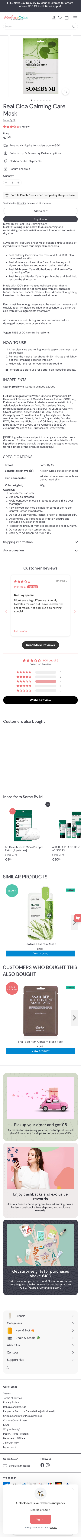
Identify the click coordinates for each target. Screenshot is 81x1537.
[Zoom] (65, 91)
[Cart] (66, 17)
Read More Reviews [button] (40, 645)
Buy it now (40, 219)
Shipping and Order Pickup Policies (22, 1415)
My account (9, 1447)
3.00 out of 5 (50, 660)
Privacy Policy (11, 1402)
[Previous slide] (6, 611)
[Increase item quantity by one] (18, 182)
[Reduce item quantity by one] (6, 182)
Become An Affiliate (14, 1438)
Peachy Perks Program (16, 1433)
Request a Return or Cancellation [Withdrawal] (28, 1411)
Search (7, 1393)
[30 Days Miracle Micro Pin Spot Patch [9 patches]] (26, 834)
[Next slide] (75, 611)
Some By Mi (33, 796)
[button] (11, 126)
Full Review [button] (20, 631)
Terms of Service (12, 1398)
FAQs (6, 1424)
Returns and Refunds (14, 1407)
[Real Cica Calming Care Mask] (26, 756)
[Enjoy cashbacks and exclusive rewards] (40, 1168)
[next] (74, 922)
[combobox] (40, 26)
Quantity (8, 176)
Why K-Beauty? (12, 1429)
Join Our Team (11, 1442)
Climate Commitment (15, 1420)
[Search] (74, 26)
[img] (22, 581)
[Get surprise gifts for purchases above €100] (40, 1245)
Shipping (21, 203)
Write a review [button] (40, 700)
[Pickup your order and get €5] (40, 1098)
